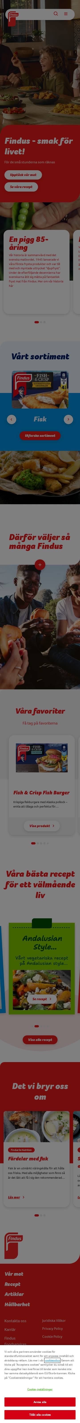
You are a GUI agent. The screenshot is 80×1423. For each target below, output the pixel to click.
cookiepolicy (52, 1360)
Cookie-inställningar (40, 1389)
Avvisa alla (40, 1402)
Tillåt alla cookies (40, 1415)
